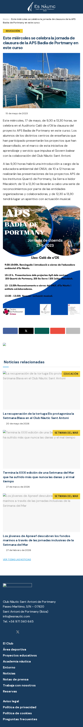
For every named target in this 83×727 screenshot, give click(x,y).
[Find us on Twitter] (17, 632)
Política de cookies (17, 713)
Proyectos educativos (20, 655)
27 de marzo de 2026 (18, 486)
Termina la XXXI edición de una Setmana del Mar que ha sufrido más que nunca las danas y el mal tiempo (38, 477)
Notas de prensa (15, 679)
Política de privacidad (19, 707)
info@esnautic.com (16, 616)
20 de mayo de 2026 (17, 423)
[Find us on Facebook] (10, 632)
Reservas (10, 691)
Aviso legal (11, 701)
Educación (13, 30)
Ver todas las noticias (17, 559)
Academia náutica (17, 661)
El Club (8, 643)
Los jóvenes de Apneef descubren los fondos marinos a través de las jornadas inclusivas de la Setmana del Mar (38, 540)
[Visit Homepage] (41, 7)
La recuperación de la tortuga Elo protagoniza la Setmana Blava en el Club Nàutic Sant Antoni (38, 416)
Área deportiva (14, 649)
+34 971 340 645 (21, 621)
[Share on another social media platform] (73, 331)
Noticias (9, 673)
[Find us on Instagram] (4, 632)
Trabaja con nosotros (19, 685)
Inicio (6, 19)
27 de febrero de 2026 (18, 550)
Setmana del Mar (66, 432)
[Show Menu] (4, 7)
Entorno (9, 667)
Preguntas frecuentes (20, 719)
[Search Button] (78, 7)
